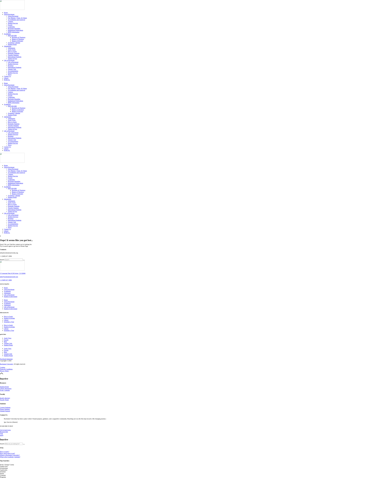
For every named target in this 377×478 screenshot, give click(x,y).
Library (6, 78)
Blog (5, 342)
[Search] (24, 444)
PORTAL (7, 80)
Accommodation (13, 71)
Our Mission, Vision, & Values (17, 18)
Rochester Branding (14, 28)
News (9, 74)
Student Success (13, 23)
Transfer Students (13, 55)
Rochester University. (6, 364)
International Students (14, 57)
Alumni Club (12, 69)
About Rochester (9, 14)
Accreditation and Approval (16, 20)
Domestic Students (13, 53)
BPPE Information (13, 32)
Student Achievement (10, 296)
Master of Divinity (17, 41)
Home (6, 12)
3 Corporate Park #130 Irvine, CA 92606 (12, 273)
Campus (10, 21)
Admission (7, 293)
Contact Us (7, 76)
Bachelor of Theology (18, 37)
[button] (7, 465)
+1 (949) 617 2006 (6, 280)
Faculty (10, 25)
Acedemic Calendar (14, 43)
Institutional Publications (15, 30)
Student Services (13, 64)
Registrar (10, 66)
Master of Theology (18, 39)
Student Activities (9, 318)
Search (2, 259)
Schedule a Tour (9, 322)
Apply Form (12, 50)
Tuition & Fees (12, 58)
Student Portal (12, 44)
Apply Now (7, 338)
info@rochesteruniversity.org (9, 277)
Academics (7, 34)
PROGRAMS (12, 35)
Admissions (7, 46)
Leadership (11, 27)
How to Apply (12, 51)
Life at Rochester (9, 60)
